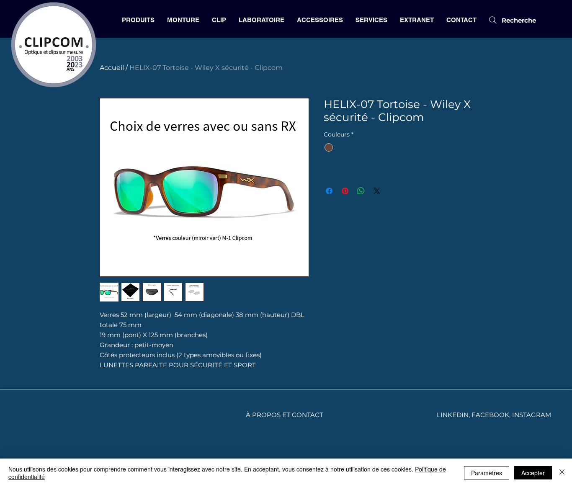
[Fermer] (562, 472)
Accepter (533, 473)
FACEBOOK (490, 415)
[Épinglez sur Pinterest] (345, 191)
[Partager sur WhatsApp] (361, 191)
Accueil (112, 68)
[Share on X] (377, 191)
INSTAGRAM (531, 415)
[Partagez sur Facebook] (329, 191)
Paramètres (486, 473)
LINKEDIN (453, 415)
